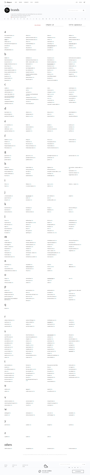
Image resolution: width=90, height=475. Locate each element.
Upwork (48, 389)
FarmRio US (6, 143)
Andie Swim (49, 41)
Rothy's (70, 320)
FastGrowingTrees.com (8, 145)
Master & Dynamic (29, 244)
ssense (48, 353)
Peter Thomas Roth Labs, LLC (31, 294)
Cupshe (70, 94)
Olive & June (28, 280)
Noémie (48, 270)
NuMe (70, 264)
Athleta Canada (72, 37)
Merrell (27, 254)
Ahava (27, 41)
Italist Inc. (49, 186)
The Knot (27, 365)
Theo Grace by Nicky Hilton (52, 365)
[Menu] (85, 2)
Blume (48, 72)
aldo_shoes (28, 47)
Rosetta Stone (50, 326)
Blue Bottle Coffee (51, 68)
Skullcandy (28, 353)
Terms (23, 466)
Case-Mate (6, 99)
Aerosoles (6, 45)
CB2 (26, 90)
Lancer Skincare (7, 228)
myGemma (71, 250)
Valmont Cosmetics (8, 401)
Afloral (27, 35)
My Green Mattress (72, 248)
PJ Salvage (49, 292)
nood (48, 264)
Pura (70, 297)
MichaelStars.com (51, 240)
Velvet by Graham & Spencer (10, 403)
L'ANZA (5, 220)
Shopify (27, 345)
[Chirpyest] (8, 2)
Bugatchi (70, 74)
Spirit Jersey (49, 341)
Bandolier (6, 74)
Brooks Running (72, 72)
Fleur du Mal (28, 143)
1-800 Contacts (7, 448)
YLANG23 (49, 424)
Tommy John (71, 365)
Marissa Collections (30, 242)
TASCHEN (6, 367)
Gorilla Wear (49, 157)
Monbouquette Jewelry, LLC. (52, 252)
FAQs (13, 466)
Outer (48, 280)
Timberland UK (50, 377)
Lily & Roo (49, 220)
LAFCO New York (7, 224)
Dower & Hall (49, 116)
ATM (69, 41)
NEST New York (29, 268)
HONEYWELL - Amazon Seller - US (53, 171)
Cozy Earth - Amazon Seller (52, 104)
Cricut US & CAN (72, 90)
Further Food (71, 141)
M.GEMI (6, 240)
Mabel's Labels (7, 242)
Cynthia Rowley (72, 102)
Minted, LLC (49, 244)
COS (48, 98)
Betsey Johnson (29, 77)
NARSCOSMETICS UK (8, 268)
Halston (6, 167)
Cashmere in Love (7, 103)
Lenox (27, 228)
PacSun (5, 290)
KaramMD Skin (7, 207)
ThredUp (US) (49, 373)
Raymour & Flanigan (30, 320)
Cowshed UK (49, 102)
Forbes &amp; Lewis (30, 147)
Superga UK (71, 347)
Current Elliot (71, 98)
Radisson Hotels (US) (8, 320)
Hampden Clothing (8, 169)
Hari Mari (6, 175)
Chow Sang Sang (29, 103)
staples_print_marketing (52, 355)
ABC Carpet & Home (8, 35)
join (76, 2)
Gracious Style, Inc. (72, 155)
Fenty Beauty (7, 147)
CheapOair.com (29, 97)
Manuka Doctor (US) (8, 256)
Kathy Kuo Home (29, 211)
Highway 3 (49, 167)
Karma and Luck (7, 211)
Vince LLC (27, 405)
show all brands (38, 25)
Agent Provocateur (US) (30, 39)
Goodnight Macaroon (51, 155)
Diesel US (27, 112)
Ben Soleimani (29, 70)
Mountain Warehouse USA (74, 244)
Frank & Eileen (50, 145)
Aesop (5, 47)
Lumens (70, 228)
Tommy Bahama (50, 381)
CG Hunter (28, 92)
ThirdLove (49, 369)
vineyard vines (50, 401)
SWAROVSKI (71, 351)
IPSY (48, 184)
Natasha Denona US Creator (9, 270)
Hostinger (49, 173)
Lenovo (27, 226)
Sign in (80, 2)
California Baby (7, 92)
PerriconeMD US (29, 290)
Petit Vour (28, 296)
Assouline (49, 49)
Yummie (70, 424)
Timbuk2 (49, 379)
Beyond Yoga (28, 79)
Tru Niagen (71, 367)
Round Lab (71, 322)
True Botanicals (72, 369)
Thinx (48, 367)
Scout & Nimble (7, 351)
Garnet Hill (6, 157)
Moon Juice (49, 256)
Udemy (5, 391)
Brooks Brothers (72, 70)
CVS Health (71, 100)
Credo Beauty (71, 88)
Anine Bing (49, 43)
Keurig (48, 207)
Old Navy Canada (7, 282)
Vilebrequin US (29, 403)
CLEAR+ (48, 94)
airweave (28, 45)
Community (26, 2)
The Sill (27, 377)
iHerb (5, 186)
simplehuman (28, 349)
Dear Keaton (6, 112)
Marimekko (28, 240)
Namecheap (6, 264)
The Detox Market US (8, 377)
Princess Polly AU (50, 298)
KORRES (70, 211)
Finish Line (28, 141)
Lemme (27, 224)
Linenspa (49, 226)
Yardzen (27, 424)
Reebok (27, 324)
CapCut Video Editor (8, 94)
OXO (69, 278)
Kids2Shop (49, 209)
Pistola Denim (50, 290)
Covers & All (49, 100)
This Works (49, 371)
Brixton (70, 68)
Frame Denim (50, 143)
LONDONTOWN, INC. (50, 232)
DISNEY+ (27, 116)
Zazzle (27, 436)
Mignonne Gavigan (51, 242)
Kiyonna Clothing (72, 207)
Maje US (6, 250)
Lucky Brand (71, 224)
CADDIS (5, 88)
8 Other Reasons (72, 448)
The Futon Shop (7, 379)
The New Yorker (29, 369)
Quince (5, 308)
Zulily (48, 436)
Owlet (48, 282)
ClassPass (49, 92)
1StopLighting (28, 448)
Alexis (48, 35)
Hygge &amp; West (72, 174)
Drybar (70, 114)
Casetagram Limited (8, 101)
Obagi (5, 278)
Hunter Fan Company (73, 172)
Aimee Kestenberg (29, 43)
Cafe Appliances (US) (8, 90)
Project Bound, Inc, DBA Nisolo (75, 290)
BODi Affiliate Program (51, 76)
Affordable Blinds (7, 49)
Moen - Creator (50, 250)
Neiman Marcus (29, 266)
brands (20, 2)
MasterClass (28, 246)
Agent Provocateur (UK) (30, 37)
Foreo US (49, 139)
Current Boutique (72, 96)
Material (27, 248)
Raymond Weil (7, 326)
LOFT (48, 228)
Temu (5, 371)
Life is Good (28, 230)
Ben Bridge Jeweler (29, 68)
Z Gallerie (6, 436)
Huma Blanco (71, 170)
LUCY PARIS (71, 226)
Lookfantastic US (72, 220)
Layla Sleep (6, 230)
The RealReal (28, 375)
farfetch (6, 141)
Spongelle (49, 345)
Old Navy (6, 280)
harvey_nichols (29, 169)
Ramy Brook (6, 324)
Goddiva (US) (28, 159)
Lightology (28, 232)
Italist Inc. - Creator (72, 184)
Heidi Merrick (28, 175)
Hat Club (27, 171)
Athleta (70, 35)
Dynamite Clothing (72, 116)
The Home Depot (7, 381)
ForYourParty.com (50, 141)
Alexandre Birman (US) (30, 49)
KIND (48, 211)
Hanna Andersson (8, 171)
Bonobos (49, 78)
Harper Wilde (28, 167)
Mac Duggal (6, 244)
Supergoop (71, 349)
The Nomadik (28, 371)
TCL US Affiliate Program (9, 369)
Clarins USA (49, 90)
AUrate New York (72, 43)
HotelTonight (49, 175)
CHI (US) (27, 101)
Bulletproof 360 (72, 76)
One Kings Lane (50, 278)
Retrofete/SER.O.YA (50, 320)
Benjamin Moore (29, 72)
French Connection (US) (52, 147)
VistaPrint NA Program (51, 403)
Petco (27, 292)
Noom (48, 266)
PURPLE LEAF (71, 299)
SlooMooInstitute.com (30, 355)
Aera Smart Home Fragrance (9, 43)
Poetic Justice (50, 294)
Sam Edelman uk (7, 343)
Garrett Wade (7, 159)
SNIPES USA (28, 357)
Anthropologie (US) (51, 45)
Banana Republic (7, 68)
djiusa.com (49, 112)
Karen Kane (6, 209)
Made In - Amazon (8, 246)
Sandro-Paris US (7, 347)
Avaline (70, 45)
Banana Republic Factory (9, 72)
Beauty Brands (7, 78)
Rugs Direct (71, 324)
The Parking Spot (29, 373)
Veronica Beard (29, 401)
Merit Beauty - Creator (30, 252)
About (5, 466)
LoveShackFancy (72, 222)
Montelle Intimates (51, 254)
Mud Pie (70, 246)
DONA (48, 114)
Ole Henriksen (28, 278)
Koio (70, 209)
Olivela (27, 282)
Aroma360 (49, 47)
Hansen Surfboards (8, 173)
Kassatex (27, 209)
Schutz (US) (6, 349)
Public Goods (71, 295)
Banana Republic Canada (9, 70)
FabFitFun (6, 139)
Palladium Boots (7, 292)
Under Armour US (29, 391)
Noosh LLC (49, 268)
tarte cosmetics (7, 365)
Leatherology (28, 220)
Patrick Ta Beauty (7, 296)
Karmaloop (28, 207)
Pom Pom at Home (51, 296)
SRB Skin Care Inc (50, 351)
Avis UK (70, 47)
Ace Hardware (7, 37)
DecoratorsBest (7, 114)
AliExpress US (50, 37)
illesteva (27, 184)
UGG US (27, 389)
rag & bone (6, 322)
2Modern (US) (50, 448)
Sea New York (7, 353)
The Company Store (8, 373)
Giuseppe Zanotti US (30, 157)
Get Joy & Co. (28, 155)
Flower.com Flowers (30, 145)
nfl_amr (27, 270)
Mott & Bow (71, 242)
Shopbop (28, 343)
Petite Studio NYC (29, 298)
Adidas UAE (6, 41)
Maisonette (6, 248)
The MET (27, 367)
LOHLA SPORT (49, 230)
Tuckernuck (71, 373)
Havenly (27, 173)
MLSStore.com (50, 248)
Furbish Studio (71, 139)
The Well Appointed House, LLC (32, 379)
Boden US (49, 74)
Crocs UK (70, 92)
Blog (32, 2)
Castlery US (28, 88)
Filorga (27, 139)
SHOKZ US (27, 341)
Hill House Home (50, 169)
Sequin (5, 357)
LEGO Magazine (29, 222)
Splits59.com (50, 343)
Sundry (70, 343)
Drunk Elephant (72, 112)
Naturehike (28, 264)
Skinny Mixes (28, 351)
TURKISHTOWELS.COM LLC (73, 377)
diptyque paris (29, 114)
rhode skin (49, 322)
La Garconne (6, 222)
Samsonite (6, 345)
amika (48, 39)
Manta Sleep (6, 254)
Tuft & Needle (71, 375)
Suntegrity (71, 345)
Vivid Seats (49, 405)
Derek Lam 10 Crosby (8, 116)
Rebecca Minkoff (29, 322)
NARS (5, 266)
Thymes (48, 375)
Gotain (48, 159)
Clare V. (48, 88)
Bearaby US (6, 76)
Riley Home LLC (50, 324)
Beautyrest (6, 80)
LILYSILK (48, 222)
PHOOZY (27, 300)
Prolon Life (71, 293)
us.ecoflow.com (50, 391)
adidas (5, 39)
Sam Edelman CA (7, 341)
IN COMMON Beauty (30, 186)
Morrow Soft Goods (73, 240)
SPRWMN (49, 347)
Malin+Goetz (6, 252)
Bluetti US (49, 70)
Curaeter (36, 2)
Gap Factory (6, 155)
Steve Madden (50, 357)
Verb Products (7, 405)
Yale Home (6, 424)
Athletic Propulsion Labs (73, 39)
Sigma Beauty (28, 347)
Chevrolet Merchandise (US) (31, 99)
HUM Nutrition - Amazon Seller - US (75, 167)
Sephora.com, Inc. (8, 355)
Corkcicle (49, 96)
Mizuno (48, 246)
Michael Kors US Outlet (30, 256)
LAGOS (5, 226)
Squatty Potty (50, 349)
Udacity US (6, 389)
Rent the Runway (29, 326)
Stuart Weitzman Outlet (73, 341)
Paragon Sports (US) (8, 294)
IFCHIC (5, 184)
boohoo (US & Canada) (51, 80)
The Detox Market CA (8, 375)
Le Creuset (6, 232)
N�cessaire (71, 266)
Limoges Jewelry (50, 224)
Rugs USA (70, 326)
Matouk (27, 250)
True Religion (71, 371)
